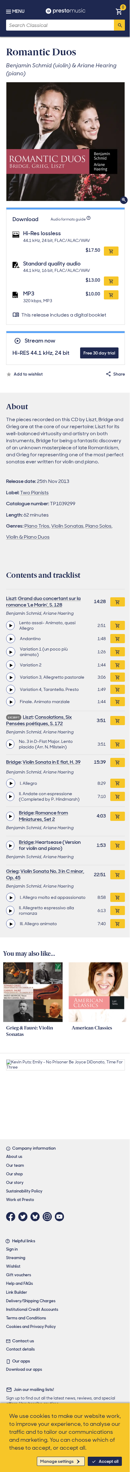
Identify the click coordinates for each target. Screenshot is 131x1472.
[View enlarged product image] (65, 141)
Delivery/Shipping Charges (30, 1300)
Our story (14, 1182)
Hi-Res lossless (42, 233)
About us (14, 1156)
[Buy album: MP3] (111, 294)
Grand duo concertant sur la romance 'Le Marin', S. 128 (43, 601)
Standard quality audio (52, 263)
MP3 (28, 293)
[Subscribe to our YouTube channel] (61, 1216)
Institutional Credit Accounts (32, 1309)
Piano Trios (36, 526)
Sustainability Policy (24, 1191)
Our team (15, 1165)
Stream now (40, 340)
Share (119, 374)
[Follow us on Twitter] (24, 1216)
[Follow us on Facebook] (12, 1216)
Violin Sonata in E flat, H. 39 (51, 762)
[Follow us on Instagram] (49, 1216)
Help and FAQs (19, 1283)
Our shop (14, 1174)
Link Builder (16, 1292)
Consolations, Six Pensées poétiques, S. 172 (39, 720)
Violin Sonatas (67, 526)
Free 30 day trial (99, 353)
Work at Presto (20, 1199)
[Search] (119, 25)
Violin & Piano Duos (28, 537)
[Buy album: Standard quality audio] (111, 281)
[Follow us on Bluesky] (36, 1216)
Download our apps (24, 1369)
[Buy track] (117, 625)
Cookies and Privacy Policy (31, 1326)
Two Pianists (34, 492)
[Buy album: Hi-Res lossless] (111, 251)
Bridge (13, 762)
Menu (18, 11)
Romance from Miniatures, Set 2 (43, 816)
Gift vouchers (18, 1274)
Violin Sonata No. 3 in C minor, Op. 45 (45, 874)
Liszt (11, 598)
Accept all (109, 1461)
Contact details (20, 1349)
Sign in (12, 1249)
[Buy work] (117, 601)
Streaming (15, 1257)
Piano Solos (98, 526)
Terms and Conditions (26, 1318)
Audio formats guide (68, 219)
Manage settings (57, 1461)
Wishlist (13, 1266)
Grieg (12, 871)
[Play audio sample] (10, 625)
